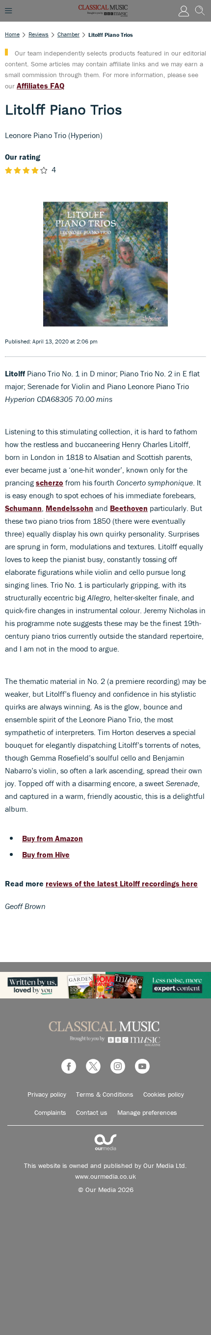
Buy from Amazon (52, 838)
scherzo (49, 482)
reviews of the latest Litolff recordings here (122, 883)
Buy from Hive (46, 854)
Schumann (23, 508)
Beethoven (129, 508)
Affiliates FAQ (40, 85)
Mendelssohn (69, 508)
